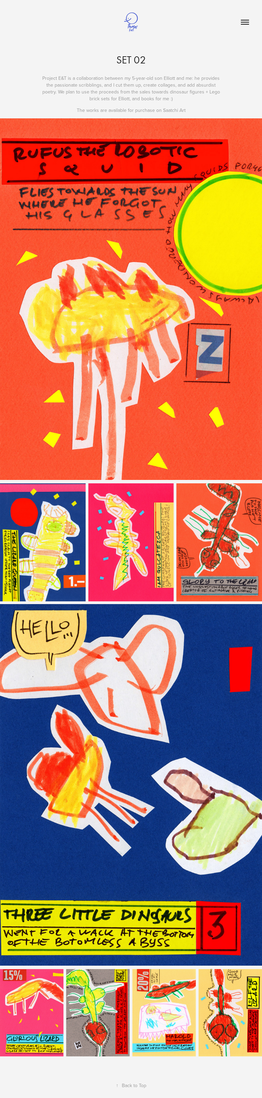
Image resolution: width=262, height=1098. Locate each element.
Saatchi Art (174, 110)
